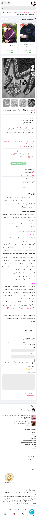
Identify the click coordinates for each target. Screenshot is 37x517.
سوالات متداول (30, 462)
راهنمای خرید (30, 459)
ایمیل (33, 354)
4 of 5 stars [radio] (27, 369)
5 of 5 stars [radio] (24, 369)
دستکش (34, 434)
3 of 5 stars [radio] (29, 369)
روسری (34, 436)
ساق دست (33, 438)
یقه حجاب (33, 452)
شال (35, 446)
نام (33, 347)
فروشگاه (28, 12)
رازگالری (33, 12)
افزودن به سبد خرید (17, 163)
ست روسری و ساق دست (18, 12)
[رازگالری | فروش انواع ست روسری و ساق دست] (33, 3)
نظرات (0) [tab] (25, 188)
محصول (19, 151)
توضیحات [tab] (32, 188)
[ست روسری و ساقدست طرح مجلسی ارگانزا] (27, 33)
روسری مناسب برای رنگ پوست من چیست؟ (19, 308)
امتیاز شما (31, 367)
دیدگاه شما (31, 372)
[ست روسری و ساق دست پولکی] (9, 33)
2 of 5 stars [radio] (31, 369)
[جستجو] (2, 8)
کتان (23, 223)
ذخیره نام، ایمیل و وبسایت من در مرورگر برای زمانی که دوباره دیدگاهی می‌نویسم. (19, 363)
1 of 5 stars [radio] (34, 369)
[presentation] (6, 19)
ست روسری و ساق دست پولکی (9, 46)
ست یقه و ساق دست (30, 444)
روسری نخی (25, 182)
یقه (35, 450)
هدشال (34, 448)
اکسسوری (33, 432)
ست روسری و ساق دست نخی (28, 442)
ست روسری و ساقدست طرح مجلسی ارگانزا (27, 45)
